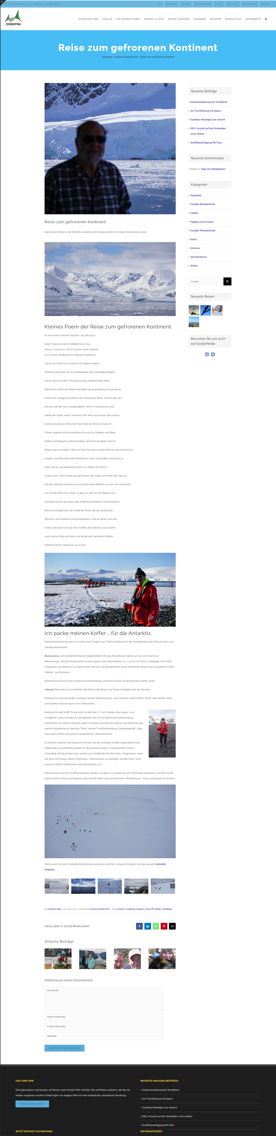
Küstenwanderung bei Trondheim (208, 102)
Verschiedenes (198, 257)
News (193, 239)
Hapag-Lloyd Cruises (201, 221)
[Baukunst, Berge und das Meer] (193, 322)
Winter (194, 265)
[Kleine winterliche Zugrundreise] (217, 310)
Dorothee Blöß (54, 909)
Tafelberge (167, 909)
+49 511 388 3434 (35, 4)
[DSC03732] (136, 886)
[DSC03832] (57, 886)
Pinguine (140, 909)
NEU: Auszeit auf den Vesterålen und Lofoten (167, 1116)
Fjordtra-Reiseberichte (202, 204)
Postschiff (149, 909)
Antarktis (120, 909)
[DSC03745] (163, 886)
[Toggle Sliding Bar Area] (3, 3)
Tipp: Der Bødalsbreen (213, 169)
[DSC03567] (110, 886)
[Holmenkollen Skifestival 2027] (205, 310)
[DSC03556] (83, 886)
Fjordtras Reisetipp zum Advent (207, 119)
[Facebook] (207, 354)
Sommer (195, 248)
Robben (158, 909)
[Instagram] (213, 354)
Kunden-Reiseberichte (99, 909)
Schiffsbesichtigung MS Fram (206, 142)
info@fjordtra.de (53, 4)
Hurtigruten (130, 909)
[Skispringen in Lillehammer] (193, 310)
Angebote (195, 195)
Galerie (194, 213)
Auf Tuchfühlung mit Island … (206, 110)
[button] (266, 19)
